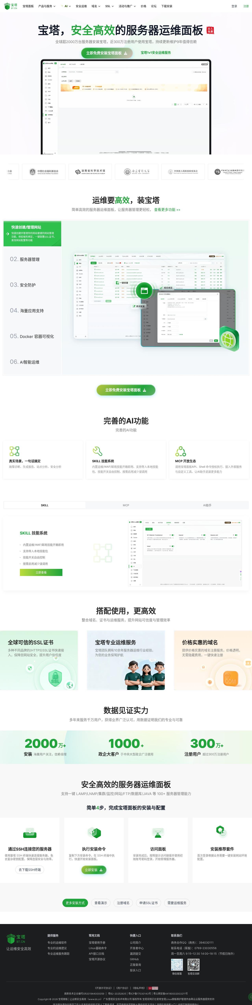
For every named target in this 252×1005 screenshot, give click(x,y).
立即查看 (41, 572)
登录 (234, 6)
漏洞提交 (135, 953)
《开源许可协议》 (103, 988)
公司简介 (135, 942)
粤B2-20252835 (117, 993)
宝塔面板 (28, 6)
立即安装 (91, 870)
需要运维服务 (177, 903)
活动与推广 (125, 6)
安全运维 (81, 6)
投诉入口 (135, 970)
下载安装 (166, 6)
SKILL (44, 505)
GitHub (134, 959)
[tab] (113, 151)
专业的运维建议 (57, 948)
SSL (107, 6)
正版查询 (135, 964)
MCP (126, 505)
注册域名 (123, 903)
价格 (143, 6)
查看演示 (100, 903)
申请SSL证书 (148, 903)
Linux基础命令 (98, 948)
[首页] (12, 6)
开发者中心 (137, 948)
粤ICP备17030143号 (139, 993)
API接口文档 (96, 953)
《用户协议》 (122, 988)
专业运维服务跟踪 (58, 953)
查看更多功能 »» (166, 210)
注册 (246, 6)
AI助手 (207, 505)
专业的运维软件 (57, 942)
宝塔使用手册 (97, 942)
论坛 (154, 6)
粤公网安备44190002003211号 (170, 993)
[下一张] (246, 83)
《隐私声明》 (139, 988)
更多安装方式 (75, 903)
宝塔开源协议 (97, 959)
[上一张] (6, 83)
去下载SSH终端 (30, 870)
